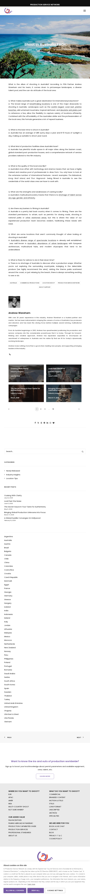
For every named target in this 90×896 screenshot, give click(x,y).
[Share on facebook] (35, 422)
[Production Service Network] (8, 11)
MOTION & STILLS (56, 800)
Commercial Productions (29, 283)
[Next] (78, 409)
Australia (13, 283)
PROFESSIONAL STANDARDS (19, 832)
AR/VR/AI (53, 813)
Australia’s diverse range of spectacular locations (33, 240)
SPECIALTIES (54, 816)
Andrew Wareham (63, 50)
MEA (10, 803)
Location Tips (44, 50)
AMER (10, 800)
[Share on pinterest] (44, 422)
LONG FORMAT (55, 806)
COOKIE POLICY (55, 838)
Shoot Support (45, 287)
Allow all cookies (15, 890)
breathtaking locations (40, 104)
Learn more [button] (45, 776)
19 (53, 409)
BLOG (51, 832)
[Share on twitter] (38, 422)
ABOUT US (12, 835)
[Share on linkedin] (47, 422)
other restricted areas (36, 217)
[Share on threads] (41, 422)
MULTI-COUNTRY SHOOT (18, 806)
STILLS (51, 803)
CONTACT (53, 829)
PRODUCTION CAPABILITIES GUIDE (22, 826)
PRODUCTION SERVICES (18, 829)
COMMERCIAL (54, 794)
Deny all (36, 890)
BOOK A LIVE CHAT (57, 826)
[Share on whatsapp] (50, 422)
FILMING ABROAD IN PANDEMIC (20, 823)
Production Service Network (69, 283)
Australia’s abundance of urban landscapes (47, 243)
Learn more (31, 884)
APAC (10, 797)
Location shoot (49, 283)
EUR (9, 794)
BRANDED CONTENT (57, 797)
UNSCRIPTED (54, 809)
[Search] (45, 451)
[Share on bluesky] (53, 422)
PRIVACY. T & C (55, 835)
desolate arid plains (69, 110)
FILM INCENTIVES (15, 820)
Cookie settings (55, 890)
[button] (84, 10)
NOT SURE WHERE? (16, 809)
